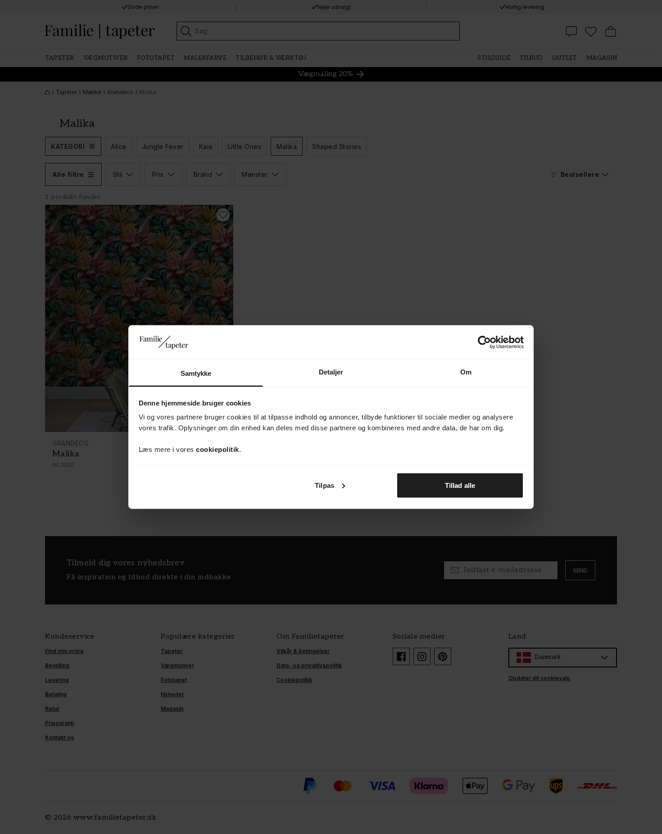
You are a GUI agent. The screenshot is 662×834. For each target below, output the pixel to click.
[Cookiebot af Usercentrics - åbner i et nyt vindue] (484, 342)
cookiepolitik (217, 449)
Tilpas (324, 485)
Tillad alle (460, 485)
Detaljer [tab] (331, 372)
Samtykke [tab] (196, 373)
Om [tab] (466, 372)
